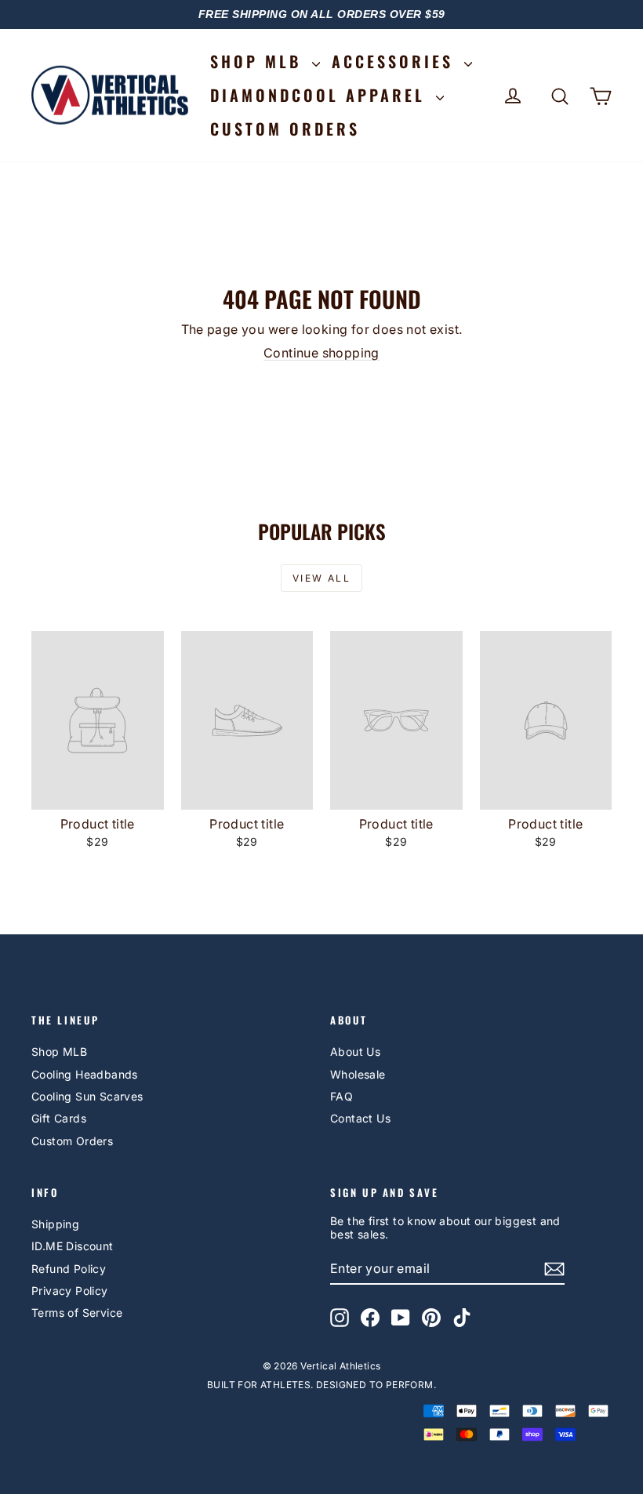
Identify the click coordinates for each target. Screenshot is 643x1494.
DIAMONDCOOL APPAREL (321, 95)
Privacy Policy (69, 1290)
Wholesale (358, 1074)
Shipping (55, 1224)
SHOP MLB (259, 61)
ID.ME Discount (72, 1246)
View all (321, 578)
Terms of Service (76, 1312)
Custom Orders (72, 1141)
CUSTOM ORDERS (285, 128)
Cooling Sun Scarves (87, 1096)
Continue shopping (321, 353)
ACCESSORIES (396, 61)
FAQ (341, 1096)
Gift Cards (58, 1118)
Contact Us (360, 1118)
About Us (355, 1051)
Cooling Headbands (84, 1074)
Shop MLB (59, 1051)
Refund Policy (68, 1268)
